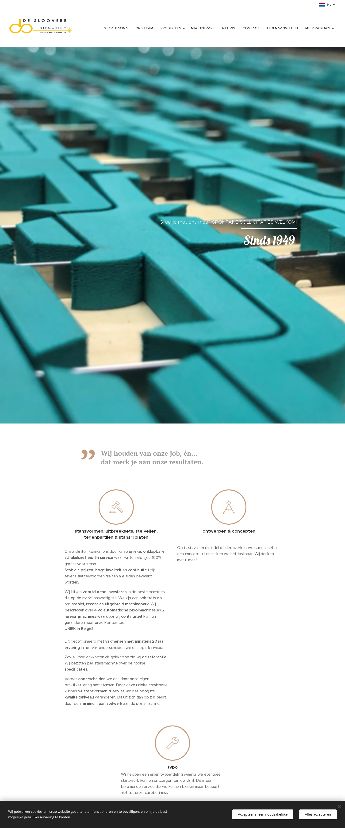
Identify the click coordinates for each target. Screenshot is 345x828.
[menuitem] (117, 28)
